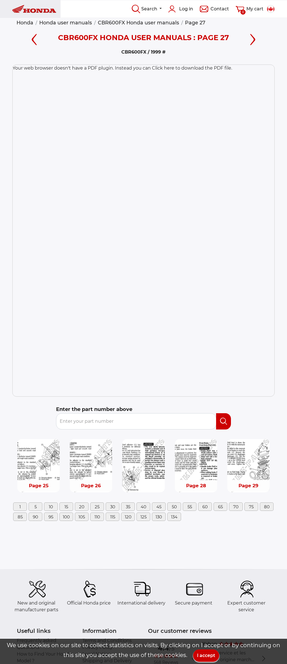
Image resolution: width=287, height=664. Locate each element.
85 (20, 517)
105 (81, 517)
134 (174, 517)
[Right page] (252, 38)
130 (159, 517)
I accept (206, 655)
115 (112, 517)
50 (174, 506)
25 (97, 506)
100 (66, 517)
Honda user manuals (65, 23)
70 (236, 506)
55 (190, 506)
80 (267, 506)
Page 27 (195, 23)
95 (50, 517)
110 (97, 517)
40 (143, 506)
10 (51, 506)
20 (81, 506)
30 (112, 506)
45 (158, 506)
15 (66, 506)
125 (143, 517)
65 (220, 506)
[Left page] (34, 38)
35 (128, 506)
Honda (25, 23)
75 (251, 506)
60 (205, 506)
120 (128, 517)
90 (35, 517)
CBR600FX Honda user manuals (138, 23)
